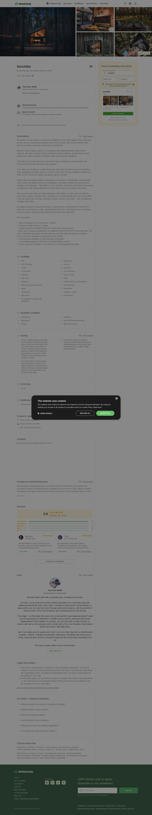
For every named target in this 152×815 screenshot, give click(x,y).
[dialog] (76, 407)
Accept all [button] (105, 413)
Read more (97, 407)
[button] (45, 413)
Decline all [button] (85, 413)
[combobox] (117, 398)
